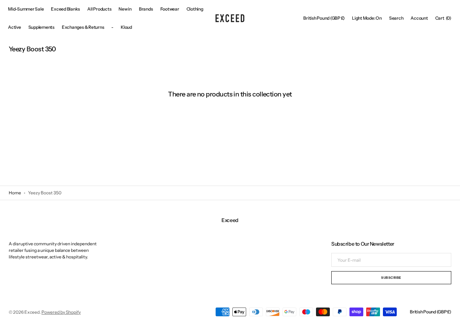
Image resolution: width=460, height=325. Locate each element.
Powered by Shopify (61, 312)
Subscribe (391, 278)
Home (15, 192)
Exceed (32, 312)
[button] (324, 18)
